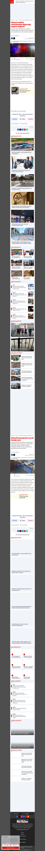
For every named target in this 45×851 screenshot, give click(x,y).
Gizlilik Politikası (22, 839)
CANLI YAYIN (16, 813)
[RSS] (28, 816)
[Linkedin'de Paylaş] (22, 129)
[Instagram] (21, 816)
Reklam (22, 834)
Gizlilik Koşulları (22, 836)
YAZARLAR (27, 813)
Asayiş (16, 435)
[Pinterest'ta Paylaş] (25, 129)
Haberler (12, 435)
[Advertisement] (22, 11)
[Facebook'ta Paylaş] (12, 38)
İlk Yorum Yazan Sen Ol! (23, 133)
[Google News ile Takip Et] (31, 59)
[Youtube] (26, 816)
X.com (23, 119)
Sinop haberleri (16, 35)
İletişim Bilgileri (22, 842)
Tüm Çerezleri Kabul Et (11, 847)
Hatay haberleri (16, 452)
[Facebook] (17, 816)
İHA (17, 59)
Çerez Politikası (6, 845)
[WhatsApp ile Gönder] (27, 129)
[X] (19, 816)
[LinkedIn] (24, 816)
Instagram (30, 119)
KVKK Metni (15, 845)
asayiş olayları (24, 123)
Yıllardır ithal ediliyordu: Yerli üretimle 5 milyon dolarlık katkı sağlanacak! (24, 2)
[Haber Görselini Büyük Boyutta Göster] (22, 50)
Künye (22, 832)
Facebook (15, 119)
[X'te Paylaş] (14, 38)
